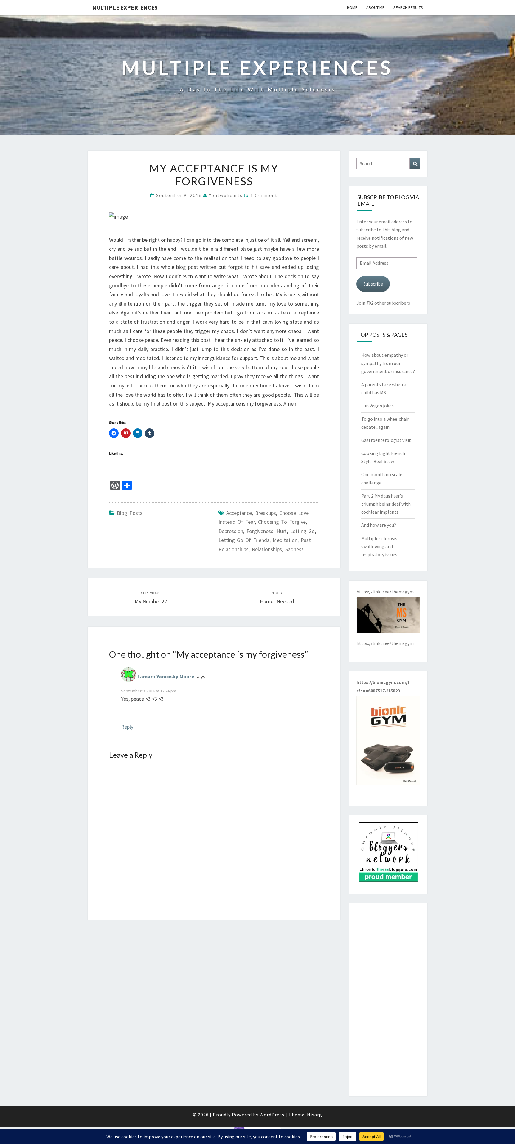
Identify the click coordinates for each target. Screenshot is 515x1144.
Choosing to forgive (282, 521)
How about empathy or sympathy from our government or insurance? (388, 363)
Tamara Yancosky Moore (165, 676)
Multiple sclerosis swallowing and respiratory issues (379, 546)
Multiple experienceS (125, 7)
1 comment (263, 195)
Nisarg (314, 1114)
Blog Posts (129, 512)
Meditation (285, 540)
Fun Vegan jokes (377, 406)
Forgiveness (259, 531)
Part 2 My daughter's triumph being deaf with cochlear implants (386, 504)
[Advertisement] (388, 1000)
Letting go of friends (243, 540)
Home (352, 7)
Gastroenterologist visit (386, 440)
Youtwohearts (226, 195)
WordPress (272, 1114)
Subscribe (373, 284)
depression (230, 531)
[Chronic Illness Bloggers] (388, 854)
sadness (294, 549)
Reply (127, 726)
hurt (282, 531)
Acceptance (239, 512)
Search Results (408, 7)
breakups (265, 512)
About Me (375, 7)
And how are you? (378, 525)
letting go (302, 531)
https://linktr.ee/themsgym (385, 643)
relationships (267, 549)
